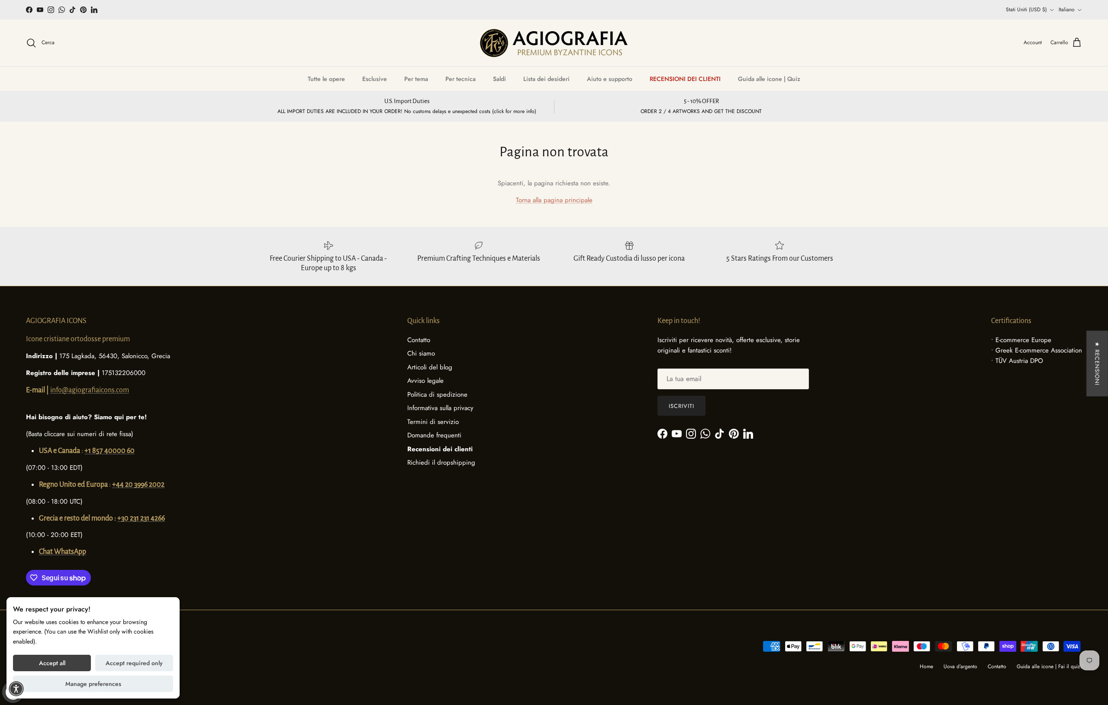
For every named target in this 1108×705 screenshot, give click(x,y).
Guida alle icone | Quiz (769, 78)
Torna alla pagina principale (554, 200)
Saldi (499, 78)
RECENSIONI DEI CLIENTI (685, 78)
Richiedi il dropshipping (441, 462)
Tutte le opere (326, 78)
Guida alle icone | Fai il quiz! (1049, 666)
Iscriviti (681, 406)
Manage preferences (93, 683)
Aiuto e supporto (609, 78)
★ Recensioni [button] (1097, 363)
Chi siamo (421, 353)
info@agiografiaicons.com (89, 390)
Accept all (52, 663)
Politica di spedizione (437, 394)
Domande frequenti (434, 435)
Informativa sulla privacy (440, 408)
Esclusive (374, 78)
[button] (16, 688)
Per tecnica (460, 78)
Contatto (418, 340)
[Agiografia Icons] (554, 43)
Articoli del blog (429, 367)
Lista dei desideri (546, 78)
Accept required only (134, 663)
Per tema (416, 78)
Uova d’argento (960, 666)
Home (926, 666)
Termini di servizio (433, 422)
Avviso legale (425, 380)
